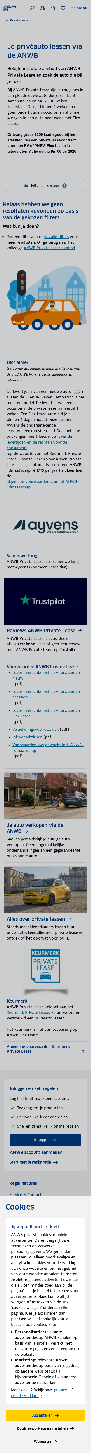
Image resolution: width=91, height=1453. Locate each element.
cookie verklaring (26, 1395)
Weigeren (42, 1441)
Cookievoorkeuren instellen (42, 1428)
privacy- (61, 1389)
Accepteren (42, 1415)
